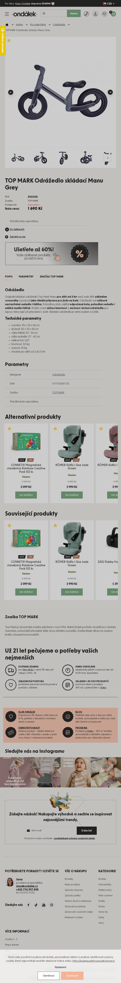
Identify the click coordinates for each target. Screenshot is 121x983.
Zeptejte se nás (18, 237)
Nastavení (60, 967)
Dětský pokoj (104, 890)
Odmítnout (48, 975)
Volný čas (103, 912)
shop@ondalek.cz (27, 886)
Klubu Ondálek (22, 4)
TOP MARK (58, 392)
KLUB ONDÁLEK (26, 712)
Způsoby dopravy (74, 890)
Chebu (103, 688)
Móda (101, 907)
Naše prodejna (72, 885)
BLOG (78, 712)
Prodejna (81, 728)
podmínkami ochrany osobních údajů (74, 838)
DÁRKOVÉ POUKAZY (29, 728)
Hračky (101, 901)
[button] (26, 489)
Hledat (74, 14)
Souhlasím (72, 975)
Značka (51, 276)
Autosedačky (104, 885)
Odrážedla (58, 374)
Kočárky (102, 879)
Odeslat (86, 830)
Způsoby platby (73, 896)
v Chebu (89, 731)
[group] (26, 463)
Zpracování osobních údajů (79, 912)
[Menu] (7, 14)
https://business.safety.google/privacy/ (93, 961)
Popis (8, 276)
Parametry (26, 276)
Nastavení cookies (74, 917)
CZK (109, 4)
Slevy (101, 923)
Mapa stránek (12, 945)
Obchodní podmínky (75, 907)
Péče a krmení (105, 896)
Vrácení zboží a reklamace (78, 901)
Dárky (101, 917)
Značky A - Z (11, 939)
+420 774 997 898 (27, 889)
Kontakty (69, 879)
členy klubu (28, 670)
